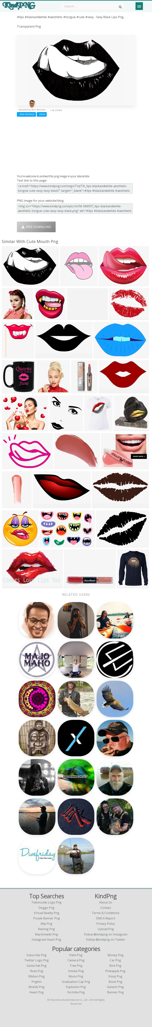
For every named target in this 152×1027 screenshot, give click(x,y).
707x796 (9, 356)
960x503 (99, 506)
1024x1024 (10, 391)
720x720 (100, 356)
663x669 (41, 318)
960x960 (124, 586)
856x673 (105, 284)
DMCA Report (105, 918)
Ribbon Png (36, 976)
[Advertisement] (76, 144)
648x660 (9, 318)
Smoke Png (76, 971)
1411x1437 (10, 545)
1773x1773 (68, 284)
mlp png (46, 924)
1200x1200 (10, 586)
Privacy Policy (105, 924)
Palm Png (75, 955)
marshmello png (46, 934)
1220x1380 (79, 391)
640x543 (43, 391)
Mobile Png (36, 987)
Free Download (37, 227)
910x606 (46, 545)
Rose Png (36, 971)
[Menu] (139, 6)
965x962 (56, 429)
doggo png (46, 908)
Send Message (26, 114)
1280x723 (106, 391)
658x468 (9, 429)
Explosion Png (76, 987)
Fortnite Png (76, 992)
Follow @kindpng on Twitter (105, 940)
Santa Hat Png (37, 966)
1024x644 (9, 467)
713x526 (108, 467)
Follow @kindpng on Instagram (105, 934)
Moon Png (76, 976)
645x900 (9, 506)
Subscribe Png (37, 955)
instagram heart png (46, 940)
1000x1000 (62, 467)
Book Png (115, 982)
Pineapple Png (115, 971)
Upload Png (106, 929)
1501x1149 (117, 318)
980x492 (42, 356)
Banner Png (115, 992)
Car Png (115, 960)
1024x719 (9, 284)
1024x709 (104, 545)
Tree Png (76, 966)
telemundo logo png (46, 902)
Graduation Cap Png (76, 982)
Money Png (115, 955)
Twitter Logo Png (36, 960)
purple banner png (46, 918)
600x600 (120, 429)
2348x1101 (41, 506)
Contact (105, 908)
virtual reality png (46, 913)
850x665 (74, 318)
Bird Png (115, 966)
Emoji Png (115, 976)
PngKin (37, 982)
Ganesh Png (115, 987)
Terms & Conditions (105, 913)
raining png (46, 929)
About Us (105, 902)
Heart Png (36, 992)
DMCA (41, 114)
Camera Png (76, 960)
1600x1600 (72, 586)
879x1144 (92, 429)
